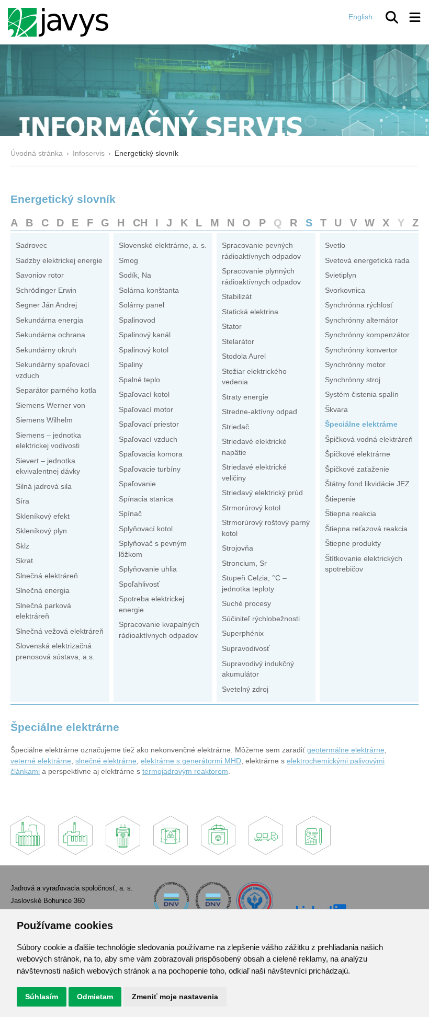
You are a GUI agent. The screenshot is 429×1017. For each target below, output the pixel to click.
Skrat (24, 561)
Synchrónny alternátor (361, 320)
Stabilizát (237, 297)
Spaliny (131, 365)
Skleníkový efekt (43, 516)
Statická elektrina (250, 312)
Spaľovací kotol (144, 394)
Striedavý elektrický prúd (262, 493)
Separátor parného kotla (56, 390)
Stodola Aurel (244, 356)
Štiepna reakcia (350, 514)
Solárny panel (141, 305)
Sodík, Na (135, 275)
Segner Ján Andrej (46, 305)
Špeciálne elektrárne (361, 424)
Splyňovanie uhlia (148, 569)
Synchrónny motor (355, 365)
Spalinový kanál (145, 335)
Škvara (336, 410)
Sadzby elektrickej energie (59, 261)
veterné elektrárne (40, 761)
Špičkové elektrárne (357, 454)
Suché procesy (246, 604)
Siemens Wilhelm (44, 420)
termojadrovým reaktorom (185, 771)
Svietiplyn (340, 275)
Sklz (22, 546)
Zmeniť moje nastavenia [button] (175, 996)
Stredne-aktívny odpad (259, 412)
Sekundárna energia (49, 320)
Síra (22, 501)
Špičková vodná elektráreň (369, 439)
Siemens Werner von (50, 405)
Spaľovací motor (146, 410)
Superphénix (243, 633)
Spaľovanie (137, 484)
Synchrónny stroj (352, 380)
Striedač (235, 427)
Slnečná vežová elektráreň (60, 631)
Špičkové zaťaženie (357, 469)
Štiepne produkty (353, 543)
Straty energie (245, 397)
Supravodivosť (245, 649)
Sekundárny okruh (46, 350)
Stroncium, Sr (244, 563)
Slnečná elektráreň (47, 576)
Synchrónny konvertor (361, 350)
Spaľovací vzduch (148, 439)
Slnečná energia (43, 591)
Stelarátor (238, 342)
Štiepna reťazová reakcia (366, 529)
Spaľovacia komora (151, 454)
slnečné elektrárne (106, 761)
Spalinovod (137, 320)
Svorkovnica (345, 290)
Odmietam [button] (95, 996)
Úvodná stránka (36, 153)
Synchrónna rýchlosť (359, 305)
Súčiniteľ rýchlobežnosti (261, 619)
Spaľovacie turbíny (149, 469)
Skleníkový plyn (41, 531)
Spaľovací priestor (149, 424)
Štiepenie (340, 499)
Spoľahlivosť (139, 584)
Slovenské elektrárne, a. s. (163, 245)
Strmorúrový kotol (251, 508)
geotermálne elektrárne (346, 750)
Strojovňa (237, 548)
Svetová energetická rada (367, 261)
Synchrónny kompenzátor (367, 335)
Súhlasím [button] (41, 996)
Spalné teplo (139, 380)
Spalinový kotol (143, 350)
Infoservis (89, 153)
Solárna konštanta (149, 290)
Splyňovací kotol (146, 529)
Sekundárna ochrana (50, 335)
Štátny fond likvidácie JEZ (367, 484)
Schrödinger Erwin (46, 290)
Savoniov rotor (40, 275)
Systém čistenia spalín (362, 394)
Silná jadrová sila (44, 486)
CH (140, 222)
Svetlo (335, 245)
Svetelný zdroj (245, 689)
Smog (128, 261)
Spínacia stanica (146, 499)
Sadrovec (31, 245)
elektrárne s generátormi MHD (191, 761)
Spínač (130, 514)
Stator (232, 326)
